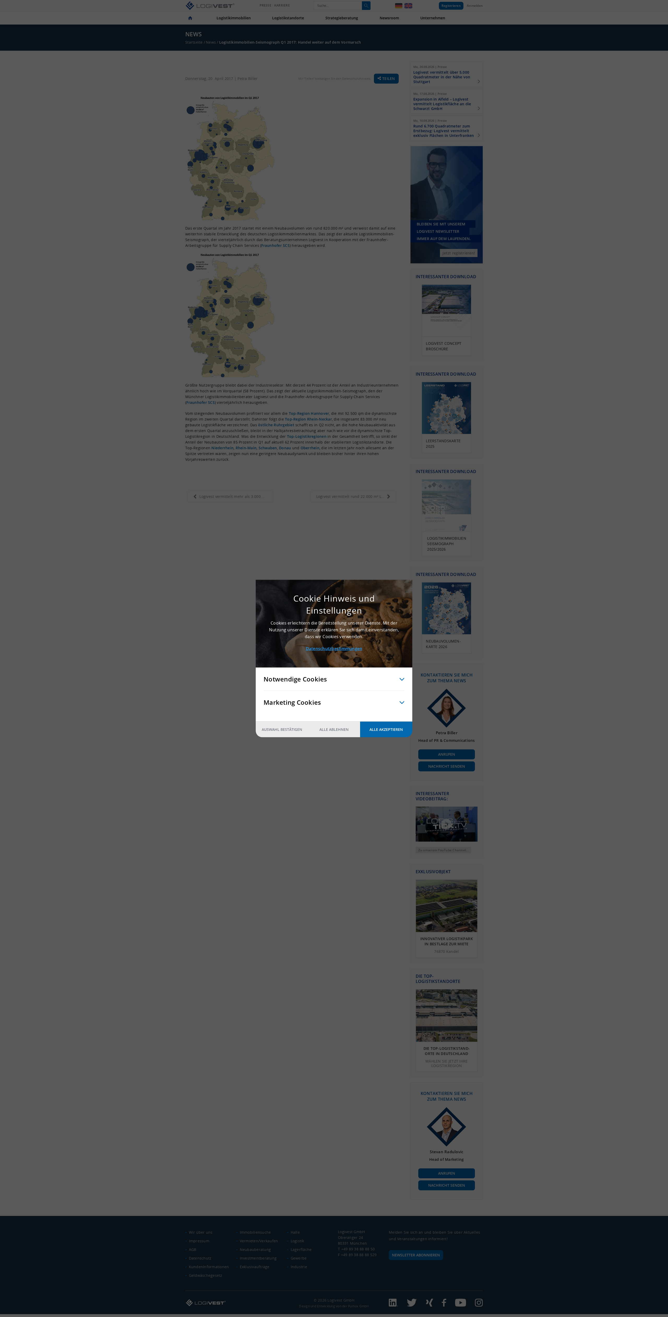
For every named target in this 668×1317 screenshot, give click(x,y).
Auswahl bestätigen (282, 729)
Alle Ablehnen (334, 729)
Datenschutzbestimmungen (334, 648)
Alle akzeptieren (386, 729)
